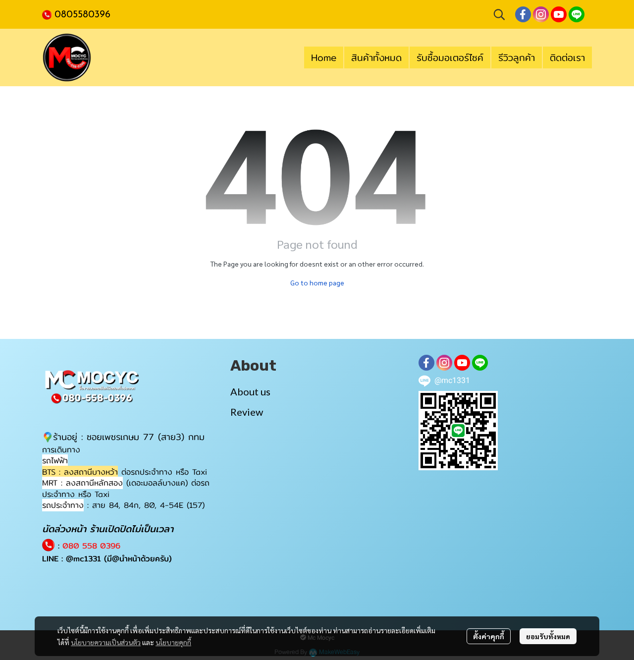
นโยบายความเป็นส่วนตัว (106, 642)
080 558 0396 (91, 546)
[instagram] (541, 14)
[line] (576, 14)
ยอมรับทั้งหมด (548, 636)
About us (250, 391)
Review (246, 412)
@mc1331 (83, 558)
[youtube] (559, 14)
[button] (499, 14)
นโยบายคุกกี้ (173, 642)
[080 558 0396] (48, 14)
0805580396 (82, 15)
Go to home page (317, 282)
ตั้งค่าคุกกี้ (488, 636)
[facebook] (523, 14)
